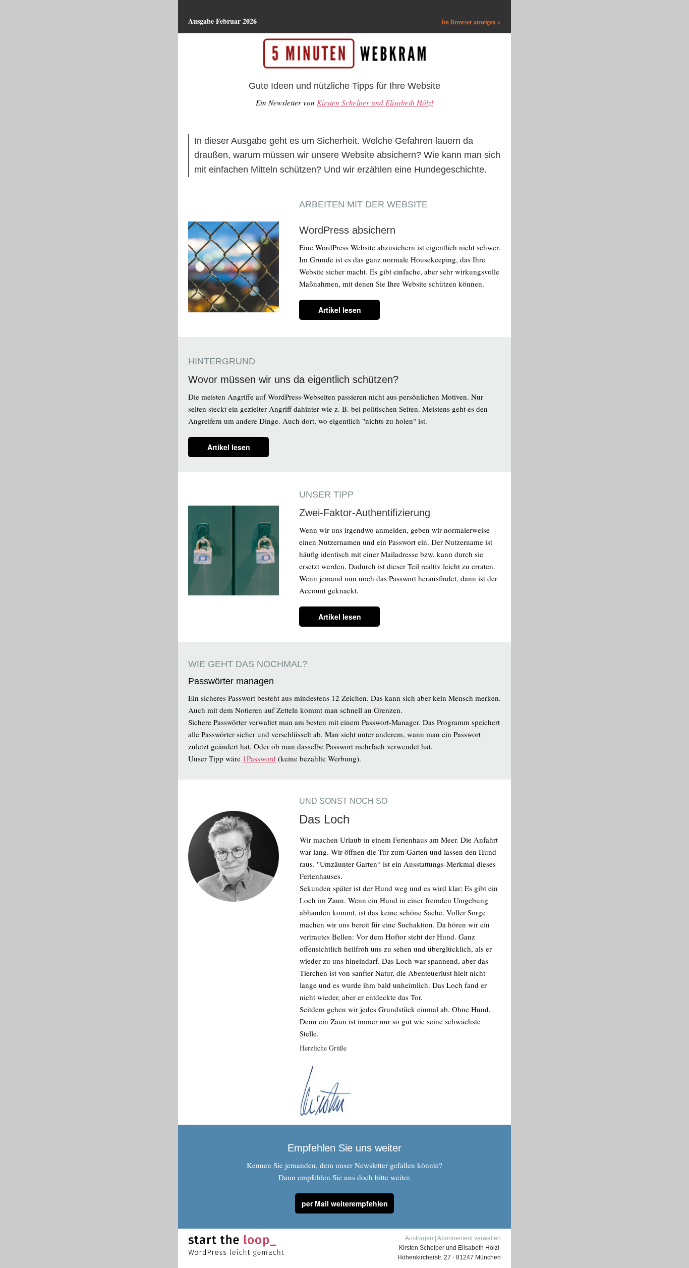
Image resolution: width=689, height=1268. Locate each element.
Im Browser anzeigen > (471, 22)
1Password (259, 758)
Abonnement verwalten (469, 1238)
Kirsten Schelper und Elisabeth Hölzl (375, 102)
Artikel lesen (339, 310)
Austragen (419, 1238)
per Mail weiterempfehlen (345, 1203)
